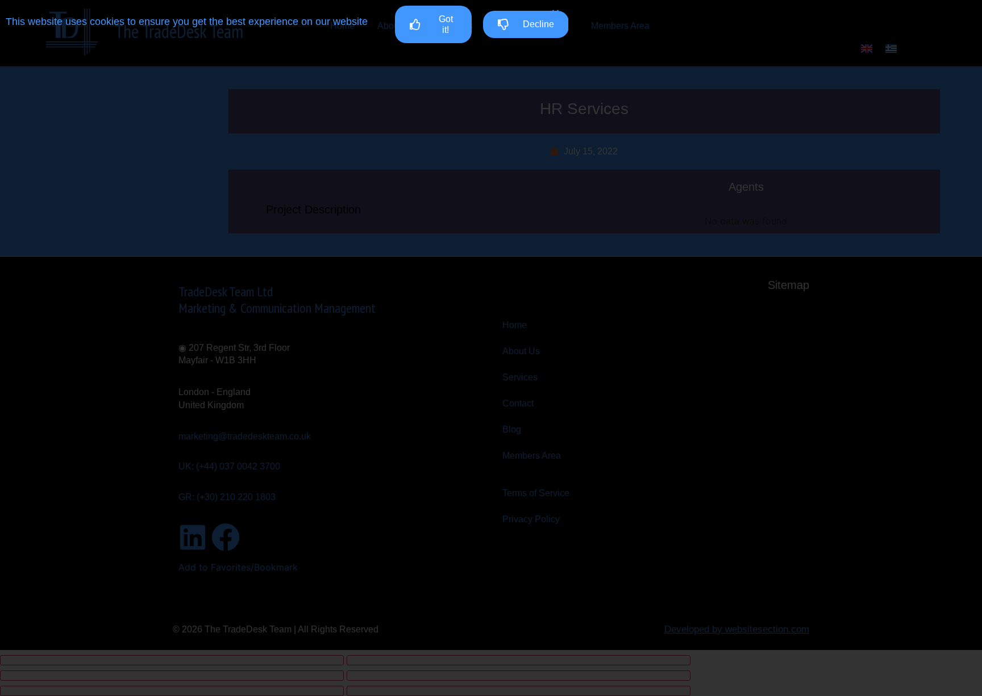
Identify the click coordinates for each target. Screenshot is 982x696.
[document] (491, 348)
